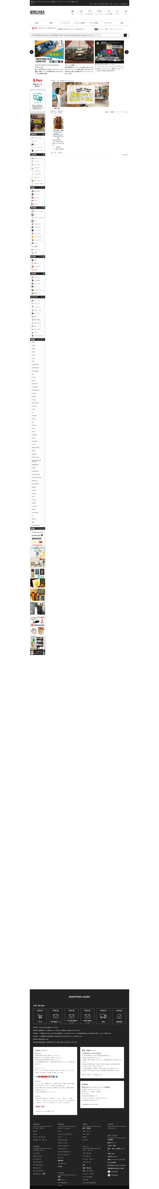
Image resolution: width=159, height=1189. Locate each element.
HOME (53, 80)
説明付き (53, 111)
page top (125, 154)
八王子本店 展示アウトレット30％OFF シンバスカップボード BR (59, 134)
